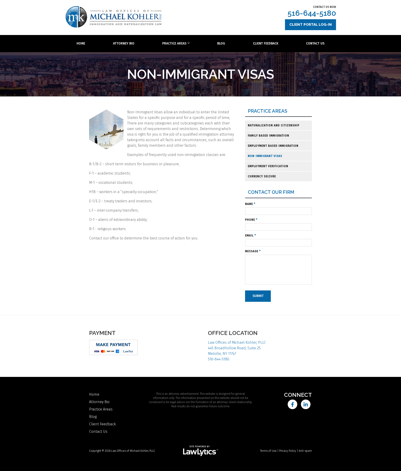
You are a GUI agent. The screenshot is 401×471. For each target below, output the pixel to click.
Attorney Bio (123, 43)
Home (81, 43)
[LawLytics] (200, 451)
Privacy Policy (287, 450)
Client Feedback (265, 43)
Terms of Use (268, 450)
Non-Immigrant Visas (265, 156)
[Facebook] (292, 404)
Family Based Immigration (268, 135)
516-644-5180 (312, 13)
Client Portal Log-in (310, 24)
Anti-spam (305, 450)
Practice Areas (174, 43)
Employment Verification (268, 166)
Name (250, 204)
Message (253, 251)
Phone (251, 219)
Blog (221, 43)
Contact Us (315, 43)
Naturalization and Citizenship (273, 125)
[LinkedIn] (306, 404)
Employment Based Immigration (273, 145)
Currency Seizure (262, 176)
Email (250, 235)
